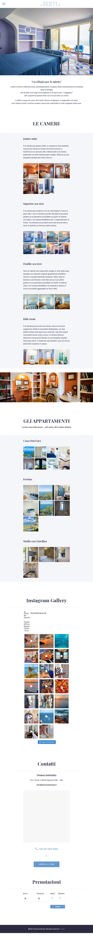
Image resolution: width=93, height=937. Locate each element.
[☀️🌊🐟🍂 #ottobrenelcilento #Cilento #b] (62, 641)
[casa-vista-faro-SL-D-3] (52, 452)
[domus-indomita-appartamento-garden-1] (30, 554)
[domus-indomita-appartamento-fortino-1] (30, 492)
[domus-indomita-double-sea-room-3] (62, 301)
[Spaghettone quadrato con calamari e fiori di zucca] (31, 671)
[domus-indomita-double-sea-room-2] (46, 301)
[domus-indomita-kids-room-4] (30, 356)
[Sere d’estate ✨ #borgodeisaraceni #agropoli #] (46, 686)
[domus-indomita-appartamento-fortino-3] (62, 508)
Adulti (52, 894)
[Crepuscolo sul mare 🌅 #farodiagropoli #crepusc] (46, 641)
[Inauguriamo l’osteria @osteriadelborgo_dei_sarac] (46, 671)
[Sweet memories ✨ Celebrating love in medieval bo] (31, 701)
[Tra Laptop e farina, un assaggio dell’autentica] (31, 641)
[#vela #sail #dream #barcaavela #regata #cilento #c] (46, 716)
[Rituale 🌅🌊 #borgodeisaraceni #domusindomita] (31, 656)
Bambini (61, 894)
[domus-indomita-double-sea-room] (30, 301)
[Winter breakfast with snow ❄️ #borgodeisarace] (31, 732)
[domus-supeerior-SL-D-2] (40, 236)
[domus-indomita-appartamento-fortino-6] (46, 508)
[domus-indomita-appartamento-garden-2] (46, 554)
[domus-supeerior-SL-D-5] (28, 248)
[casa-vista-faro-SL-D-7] (52, 464)
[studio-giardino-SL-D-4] (30, 523)
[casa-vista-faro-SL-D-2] (40, 452)
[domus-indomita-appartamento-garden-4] (30, 570)
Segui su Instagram (48, 742)
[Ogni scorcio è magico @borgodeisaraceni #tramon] (62, 716)
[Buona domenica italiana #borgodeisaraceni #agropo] (46, 732)
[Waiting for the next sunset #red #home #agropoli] (31, 686)
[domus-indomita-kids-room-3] (62, 356)
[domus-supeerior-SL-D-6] (40, 248)
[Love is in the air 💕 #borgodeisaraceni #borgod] (31, 716)
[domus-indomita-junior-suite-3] (62, 170)
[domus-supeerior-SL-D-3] (64, 236)
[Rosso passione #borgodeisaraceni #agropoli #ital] (46, 656)
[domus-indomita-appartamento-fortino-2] (46, 492)
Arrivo (25, 894)
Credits (62, 929)
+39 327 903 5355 (48, 849)
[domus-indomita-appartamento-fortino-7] (30, 508)
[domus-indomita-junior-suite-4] (30, 186)
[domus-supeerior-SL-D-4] (52, 236)
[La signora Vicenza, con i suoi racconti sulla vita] (46, 701)
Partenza (40, 894)
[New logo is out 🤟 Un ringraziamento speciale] (62, 671)
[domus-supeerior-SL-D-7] (52, 248)
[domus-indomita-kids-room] (46, 356)
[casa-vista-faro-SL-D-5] (28, 464)
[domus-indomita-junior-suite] (30, 170)
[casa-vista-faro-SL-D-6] (40, 464)
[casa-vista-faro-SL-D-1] (28, 452)
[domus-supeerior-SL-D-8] (64, 248)
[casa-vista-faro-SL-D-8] (64, 464)
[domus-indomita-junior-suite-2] (46, 170)
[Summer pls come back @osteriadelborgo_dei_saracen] (62, 686)
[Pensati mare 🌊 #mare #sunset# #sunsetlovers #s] (62, 701)
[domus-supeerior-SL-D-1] (28, 236)
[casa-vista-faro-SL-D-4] (64, 452)
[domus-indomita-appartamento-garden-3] (62, 554)
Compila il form (46, 864)
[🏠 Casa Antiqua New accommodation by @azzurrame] (62, 656)
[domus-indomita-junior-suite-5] (46, 186)
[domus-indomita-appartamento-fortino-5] (62, 492)
